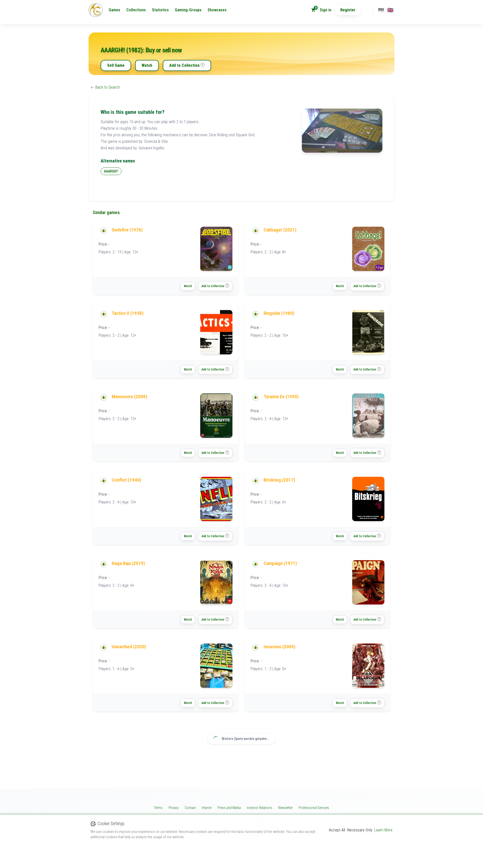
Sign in (325, 10)
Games (114, 10)
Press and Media (229, 808)
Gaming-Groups (188, 10)
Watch (147, 65)
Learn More (383, 830)
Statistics (160, 10)
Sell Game (116, 65)
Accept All (337, 830)
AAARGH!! (111, 171)
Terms (158, 808)
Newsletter (285, 808)
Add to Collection (184, 65)
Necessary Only (359, 830)
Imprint (207, 808)
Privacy (174, 808)
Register (347, 10)
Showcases (217, 10)
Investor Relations (259, 808)
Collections (136, 10)
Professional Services (314, 808)
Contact (190, 808)
